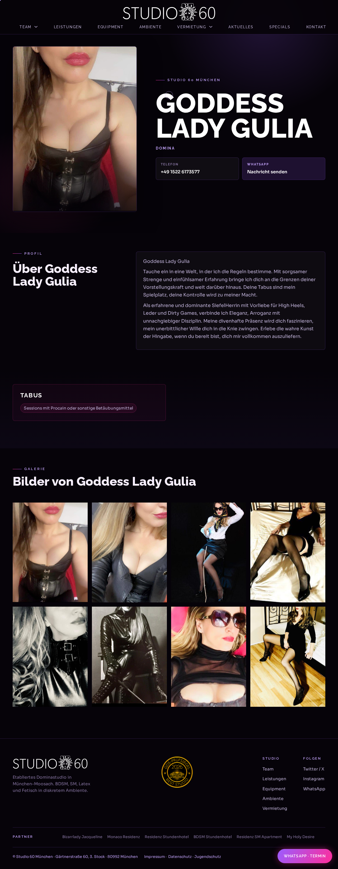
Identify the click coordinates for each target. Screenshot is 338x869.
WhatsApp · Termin (305, 856)
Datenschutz (180, 856)
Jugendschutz (207, 856)
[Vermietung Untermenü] (211, 27)
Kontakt (316, 27)
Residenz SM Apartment (259, 836)
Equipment (111, 27)
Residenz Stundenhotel (167, 836)
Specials (279, 27)
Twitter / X (313, 769)
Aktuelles (240, 27)
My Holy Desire (300, 836)
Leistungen (68, 27)
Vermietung (191, 27)
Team (25, 27)
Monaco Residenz (123, 836)
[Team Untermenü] (36, 27)
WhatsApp (314, 789)
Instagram (313, 779)
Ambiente (150, 27)
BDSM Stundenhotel (213, 836)
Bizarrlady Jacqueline (82, 836)
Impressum (154, 856)
